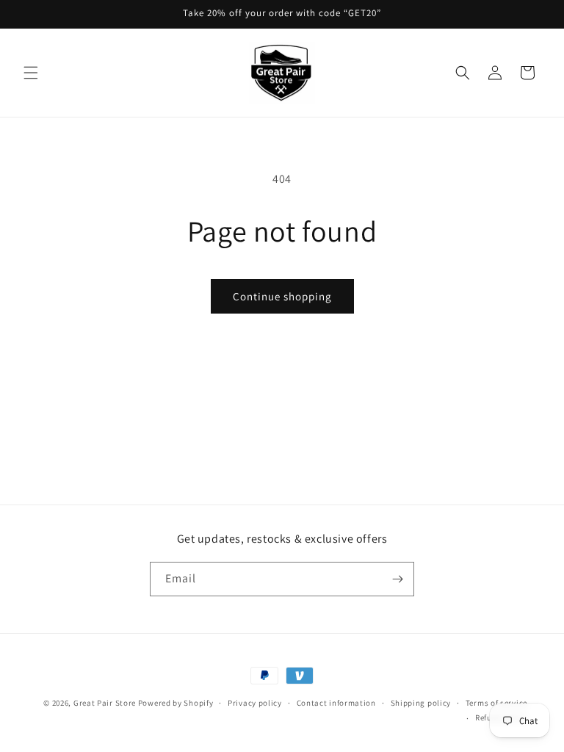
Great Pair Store (104, 703)
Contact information (336, 703)
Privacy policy (255, 703)
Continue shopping (282, 296)
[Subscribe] (397, 579)
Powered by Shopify (176, 703)
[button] (31, 73)
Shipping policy (421, 703)
